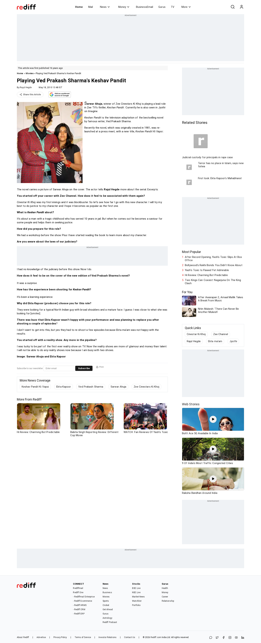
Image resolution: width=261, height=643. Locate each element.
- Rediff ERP (78, 613)
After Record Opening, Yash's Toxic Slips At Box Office (213, 258)
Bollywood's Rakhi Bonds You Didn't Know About (213, 265)
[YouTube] (236, 637)
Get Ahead (108, 609)
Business (107, 592)
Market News (138, 596)
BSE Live (136, 588)
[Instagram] (230, 637)
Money (122, 7)
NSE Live (136, 592)
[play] (213, 419)
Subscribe (84, 368)
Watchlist (137, 601)
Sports (106, 601)
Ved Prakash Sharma (90, 386)
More (184, 7)
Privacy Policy (60, 637)
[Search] (232, 7)
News (103, 7)
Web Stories (191, 404)
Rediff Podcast (110, 622)
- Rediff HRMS (79, 605)
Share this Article (32, 94)
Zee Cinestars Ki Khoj (146, 386)
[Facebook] (223, 637)
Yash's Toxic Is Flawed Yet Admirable (207, 270)
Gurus (161, 7)
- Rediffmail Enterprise (83, 596)
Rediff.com (156, 637)
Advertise (41, 637)
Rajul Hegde (26, 87)
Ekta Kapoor (63, 386)
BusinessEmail (144, 7)
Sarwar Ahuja (118, 386)
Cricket (106, 605)
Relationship (168, 601)
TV (172, 7)
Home (79, 7)
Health (165, 588)
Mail (90, 7)
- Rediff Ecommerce (82, 601)
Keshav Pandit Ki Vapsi (35, 386)
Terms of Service (83, 637)
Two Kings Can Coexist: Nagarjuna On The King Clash (213, 281)
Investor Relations (107, 637)
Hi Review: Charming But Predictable (206, 275)
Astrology (107, 618)
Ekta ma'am (215, 341)
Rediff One (78, 592)
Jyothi (233, 341)
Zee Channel (220, 334)
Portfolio (136, 605)
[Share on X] (217, 637)
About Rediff (23, 637)
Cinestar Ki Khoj (196, 334)
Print (101, 367)
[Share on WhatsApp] (210, 637)
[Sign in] (241, 7)
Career (165, 596)
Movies (30, 73)
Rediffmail (78, 588)
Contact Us (129, 637)
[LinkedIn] (242, 637)
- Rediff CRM (79, 609)
